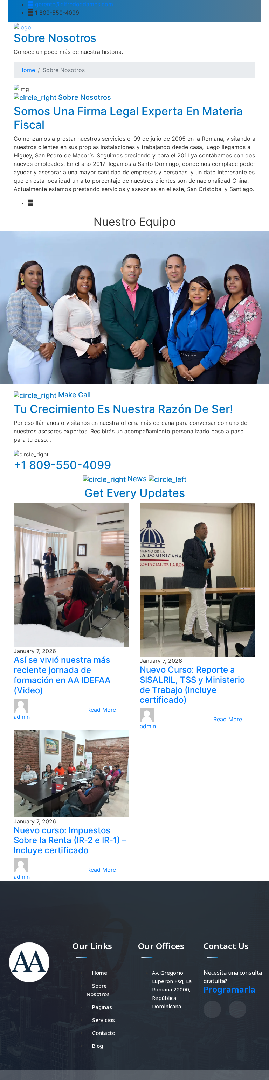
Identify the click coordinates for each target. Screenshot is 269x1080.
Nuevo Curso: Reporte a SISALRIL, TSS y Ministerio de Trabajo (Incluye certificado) (192, 685)
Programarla (229, 989)
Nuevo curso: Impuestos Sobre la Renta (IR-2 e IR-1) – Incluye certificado (70, 840)
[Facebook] (212, 1009)
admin (22, 716)
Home (27, 69)
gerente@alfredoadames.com (73, 4)
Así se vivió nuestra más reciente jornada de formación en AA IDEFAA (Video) (62, 675)
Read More (101, 709)
